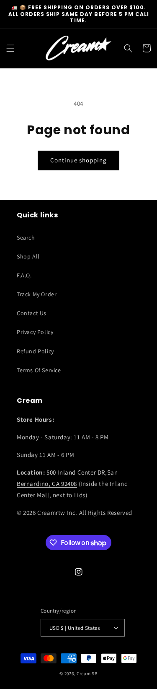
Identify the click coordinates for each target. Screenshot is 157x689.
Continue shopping (78, 160)
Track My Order (37, 294)
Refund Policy (35, 351)
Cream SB (87, 673)
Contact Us (31, 313)
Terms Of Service (39, 370)
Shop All (28, 256)
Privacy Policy (35, 332)
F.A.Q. (24, 275)
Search (26, 237)
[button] (10, 48)
